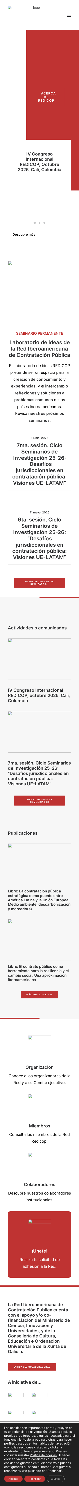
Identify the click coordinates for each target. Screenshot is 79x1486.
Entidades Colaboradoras (32, 1367)
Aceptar (13, 1478)
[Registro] (39, 1230)
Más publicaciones (39, 994)
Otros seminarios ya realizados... (39, 582)
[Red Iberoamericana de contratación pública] (35, 15)
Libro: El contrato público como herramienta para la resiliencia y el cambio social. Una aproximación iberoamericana (38, 973)
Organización (39, 1067)
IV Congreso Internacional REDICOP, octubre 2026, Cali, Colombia (39, 161)
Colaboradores (39, 1184)
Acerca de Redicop (47, 96)
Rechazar (35, 1478)
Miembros (39, 1126)
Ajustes (55, 1478)
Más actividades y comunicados (40, 800)
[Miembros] (39, 1105)
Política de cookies (43, 1455)
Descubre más (24, 234)
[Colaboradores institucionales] (39, 1164)
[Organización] (39, 1047)
